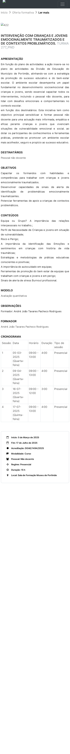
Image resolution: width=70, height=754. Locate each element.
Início (4, 12)
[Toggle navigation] (62, 4)
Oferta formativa (23, 12)
